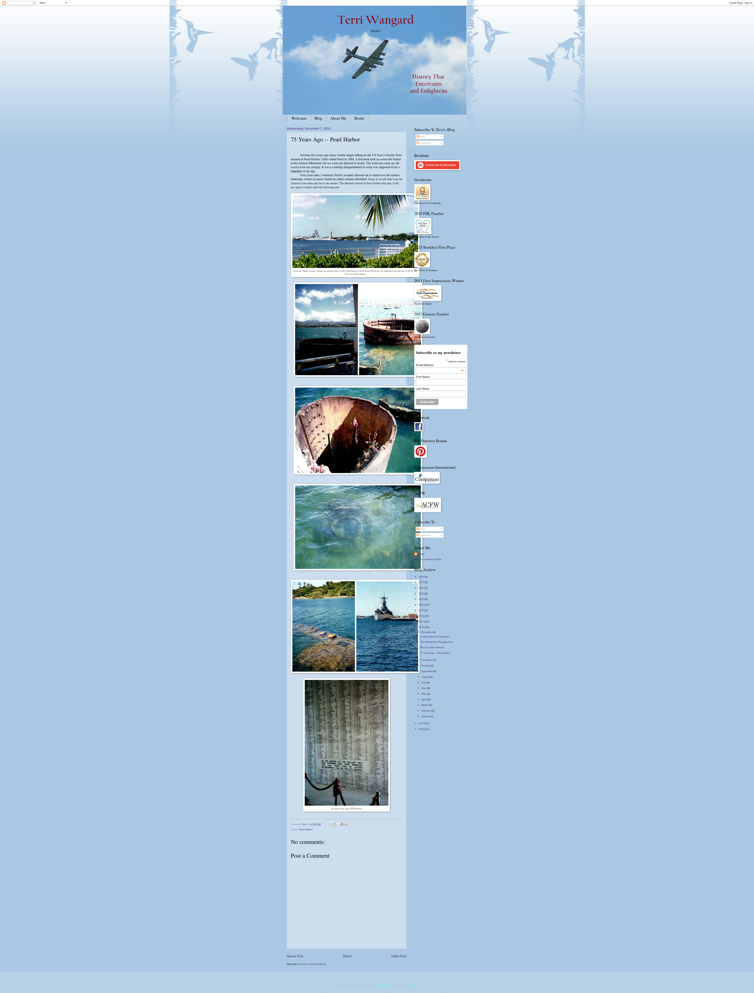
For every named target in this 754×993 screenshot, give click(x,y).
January (425, 716)
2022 (421, 593)
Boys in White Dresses (432, 647)
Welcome (299, 118)
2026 (421, 576)
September (427, 671)
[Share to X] (338, 824)
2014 (421, 729)
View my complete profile (428, 559)
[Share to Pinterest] (346, 824)
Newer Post (295, 956)
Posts (422, 136)
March (425, 705)
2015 (421, 723)
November (427, 660)
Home (347, 956)
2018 (421, 616)
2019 (421, 610)
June (424, 688)
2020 (421, 604)
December (427, 632)
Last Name (422, 388)
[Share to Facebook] (342, 824)
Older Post (398, 956)
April (424, 699)
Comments (425, 143)
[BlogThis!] (335, 824)
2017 (421, 621)
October (425, 665)
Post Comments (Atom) (313, 964)
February (426, 710)
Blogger (410, 985)
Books (359, 118)
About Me (338, 118)
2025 (421, 582)
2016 (421, 627)
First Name (423, 376)
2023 (421, 588)
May (424, 693)
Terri (421, 554)
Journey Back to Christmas (435, 636)
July (423, 682)
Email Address (439, 365)
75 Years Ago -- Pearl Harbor (435, 653)
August (425, 677)
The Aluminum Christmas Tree (437, 642)
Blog (318, 118)
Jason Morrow (385, 985)
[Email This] (331, 824)
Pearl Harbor (305, 829)
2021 (421, 599)
